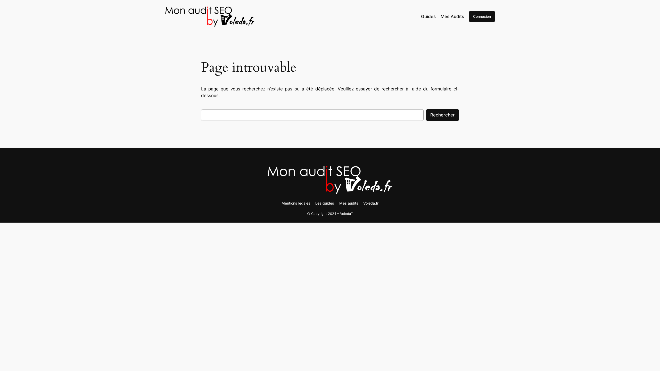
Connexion (482, 16)
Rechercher (442, 114)
